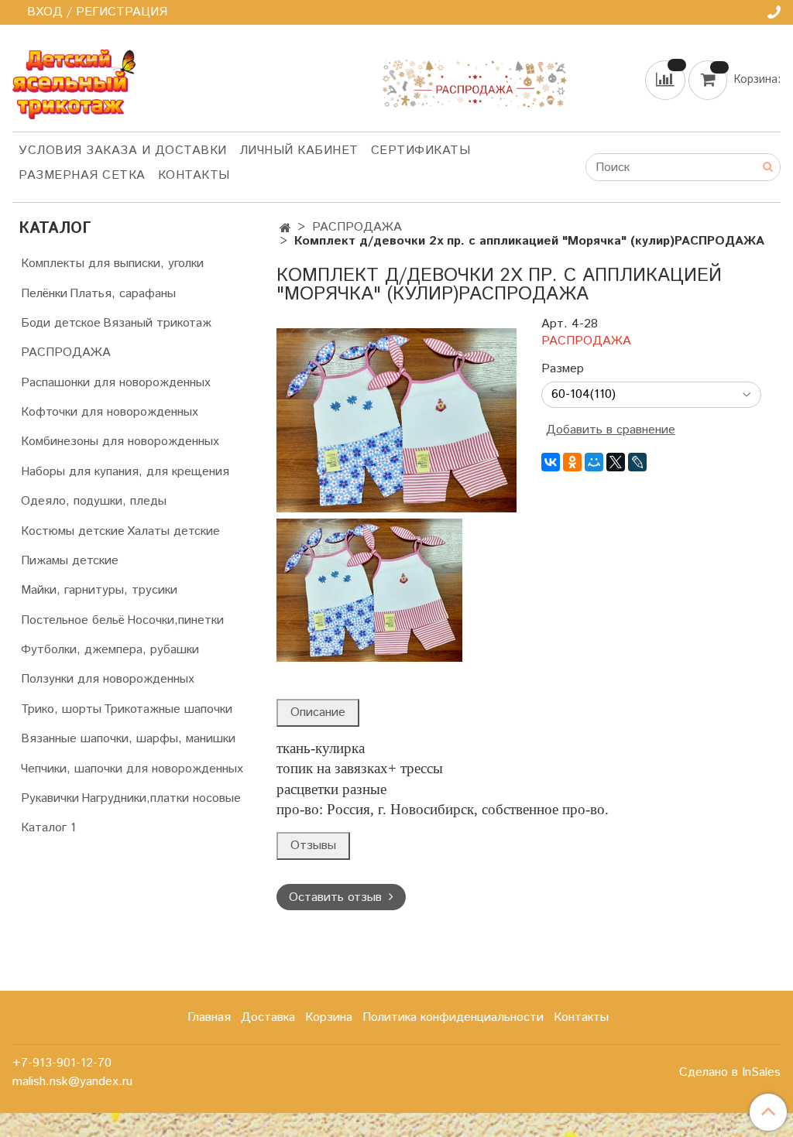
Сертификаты (421, 150)
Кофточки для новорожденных (109, 412)
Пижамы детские (69, 561)
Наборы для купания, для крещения (125, 472)
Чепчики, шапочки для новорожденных (132, 769)
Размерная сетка (82, 175)
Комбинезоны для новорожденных (120, 441)
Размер (562, 369)
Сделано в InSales (730, 1073)
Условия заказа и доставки (123, 150)
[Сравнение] (666, 79)
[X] (615, 462)
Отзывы (313, 845)
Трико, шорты (61, 709)
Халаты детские (173, 531)
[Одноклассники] (572, 462)
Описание (317, 712)
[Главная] (285, 229)
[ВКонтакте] (550, 462)
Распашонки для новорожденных (116, 383)
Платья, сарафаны (123, 294)
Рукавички (50, 798)
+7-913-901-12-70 (62, 1063)
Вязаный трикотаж (157, 323)
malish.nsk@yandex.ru (72, 1082)
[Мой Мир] (594, 462)
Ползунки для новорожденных (107, 679)
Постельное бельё (73, 620)
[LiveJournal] (637, 462)
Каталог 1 (48, 828)
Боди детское (61, 323)
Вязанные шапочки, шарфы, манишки (128, 739)
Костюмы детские (73, 531)
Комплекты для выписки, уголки (112, 263)
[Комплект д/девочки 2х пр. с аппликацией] (396, 420)
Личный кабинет (299, 150)
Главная (209, 1017)
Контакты (194, 175)
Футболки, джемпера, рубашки (110, 650)
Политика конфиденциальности (453, 1017)
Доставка (268, 1017)
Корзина (328, 1017)
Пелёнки (44, 294)
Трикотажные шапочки (168, 709)
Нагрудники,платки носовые (161, 798)
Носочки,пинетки (175, 620)
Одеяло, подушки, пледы (93, 501)
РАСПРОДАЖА (357, 227)
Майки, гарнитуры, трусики (99, 590)
